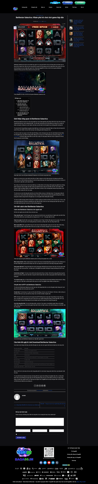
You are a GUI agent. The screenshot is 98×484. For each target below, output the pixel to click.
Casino (50, 7)
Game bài (58, 7)
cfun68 (83, 481)
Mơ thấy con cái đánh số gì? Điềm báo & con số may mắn (79, 28)
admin (45, 21)
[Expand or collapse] (29, 98)
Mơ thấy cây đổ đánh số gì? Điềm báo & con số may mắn (79, 45)
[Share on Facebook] (35, 386)
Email (34, 428)
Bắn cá (43, 7)
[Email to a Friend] (40, 386)
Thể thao (74, 7)
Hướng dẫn (24, 7)
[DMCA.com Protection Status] (66, 465)
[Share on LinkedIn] (45, 386)
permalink (50, 390)
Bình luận (18, 416)
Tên (17, 428)
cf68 (80, 481)
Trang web (51, 428)
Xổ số (82, 7)
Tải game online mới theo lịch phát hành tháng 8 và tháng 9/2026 (78, 22)
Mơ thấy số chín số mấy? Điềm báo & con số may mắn (79, 40)
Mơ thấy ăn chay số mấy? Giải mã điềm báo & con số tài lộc (78, 34)
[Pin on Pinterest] (42, 386)
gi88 (77, 481)
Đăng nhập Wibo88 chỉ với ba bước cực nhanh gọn (28, 405)
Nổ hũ (66, 7)
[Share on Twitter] (37, 386)
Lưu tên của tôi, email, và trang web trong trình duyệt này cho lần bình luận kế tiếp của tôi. (39, 434)
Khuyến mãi (34, 7)
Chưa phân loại (39, 15)
